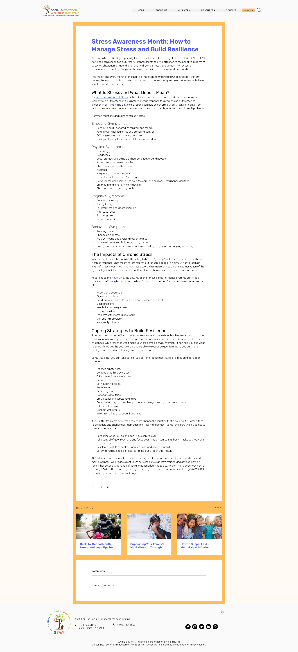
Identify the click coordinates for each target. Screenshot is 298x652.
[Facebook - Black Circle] (188, 626)
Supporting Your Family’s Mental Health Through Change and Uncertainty (147, 545)
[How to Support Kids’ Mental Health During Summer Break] (199, 526)
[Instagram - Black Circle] (194, 626)
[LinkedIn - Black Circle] (208, 626)
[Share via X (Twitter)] (100, 486)
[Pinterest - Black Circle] (215, 626)
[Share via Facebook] (93, 486)
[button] (259, 10)
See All (218, 507)
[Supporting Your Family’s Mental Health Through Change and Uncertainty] (149, 526)
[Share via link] (115, 486)
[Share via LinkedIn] (108, 486)
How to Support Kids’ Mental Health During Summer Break (195, 545)
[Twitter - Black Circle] (201, 626)
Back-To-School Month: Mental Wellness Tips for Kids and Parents (96, 545)
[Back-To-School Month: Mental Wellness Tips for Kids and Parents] (98, 526)
